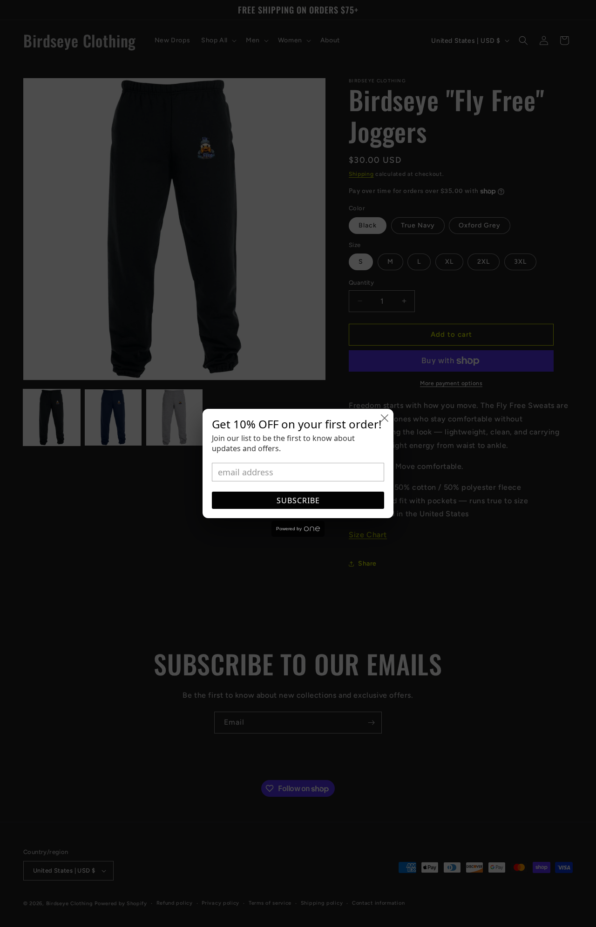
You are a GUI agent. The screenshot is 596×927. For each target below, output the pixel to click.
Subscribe (298, 500)
